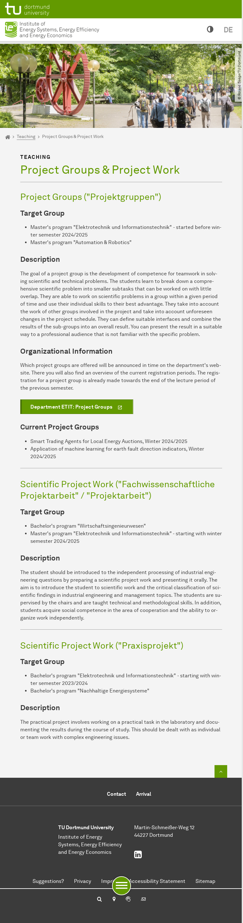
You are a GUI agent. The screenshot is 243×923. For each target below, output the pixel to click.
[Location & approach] (114, 899)
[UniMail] (143, 899)
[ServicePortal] (128, 899)
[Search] (99, 899)
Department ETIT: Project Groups (71, 407)
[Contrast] (210, 30)
